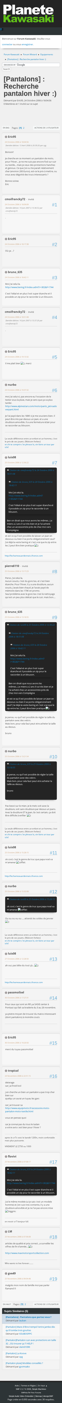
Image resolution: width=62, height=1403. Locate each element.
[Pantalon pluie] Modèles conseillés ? (24, 1363)
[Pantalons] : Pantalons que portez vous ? (28, 1317)
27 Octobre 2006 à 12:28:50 (17, 958)
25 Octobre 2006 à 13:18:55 (17, 617)
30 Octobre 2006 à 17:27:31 (17, 997)
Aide (17, 1385)
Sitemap (38, 1396)
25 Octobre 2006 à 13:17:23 (17, 571)
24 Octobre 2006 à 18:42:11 (17, 277)
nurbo (12, 385)
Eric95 (12, 137)
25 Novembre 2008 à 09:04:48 (18, 1278)
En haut (7, 1304)
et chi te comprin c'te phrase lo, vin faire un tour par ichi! (29, 446)
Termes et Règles (28, 1385)
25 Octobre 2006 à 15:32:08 (17, 891)
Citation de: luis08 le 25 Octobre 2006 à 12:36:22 (32, 624)
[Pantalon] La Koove (16, 1353)
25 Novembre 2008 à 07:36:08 (18, 1236)
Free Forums (36, 1393)
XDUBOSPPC (25, 1333)
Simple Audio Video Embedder (21, 1396)
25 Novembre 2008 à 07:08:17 (18, 1161)
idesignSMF (48, 1396)
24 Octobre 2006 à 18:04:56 (17, 142)
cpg (21, 1356)
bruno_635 (15, 272)
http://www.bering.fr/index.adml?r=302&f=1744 (29, 287)
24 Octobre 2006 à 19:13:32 (17, 356)
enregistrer (27, 44)
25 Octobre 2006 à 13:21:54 (17, 756)
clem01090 (24, 1346)
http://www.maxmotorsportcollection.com (27, 1253)
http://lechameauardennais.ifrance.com (24, 555)
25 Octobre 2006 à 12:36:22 (17, 462)
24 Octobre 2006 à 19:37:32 (17, 390)
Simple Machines (39, 1389)
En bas (6, 127)
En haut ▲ (42, 1385)
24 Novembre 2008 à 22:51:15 (18, 1076)
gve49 (12, 1273)
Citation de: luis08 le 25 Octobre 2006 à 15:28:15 (32, 899)
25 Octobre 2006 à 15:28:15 (17, 852)
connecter (7, 44)
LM (10, 1231)
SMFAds (24, 1393)
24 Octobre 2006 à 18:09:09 (17, 204)
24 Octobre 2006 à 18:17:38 (17, 244)
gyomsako (24, 1366)
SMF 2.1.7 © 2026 (23, 1389)
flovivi (12, 1156)
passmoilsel (16, 992)
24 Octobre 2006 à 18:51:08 (17, 317)
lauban (22, 1320)
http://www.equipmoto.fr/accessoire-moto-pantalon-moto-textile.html (27, 1110)
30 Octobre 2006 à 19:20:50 (17, 1042)
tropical (13, 1070)
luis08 (12, 457)
